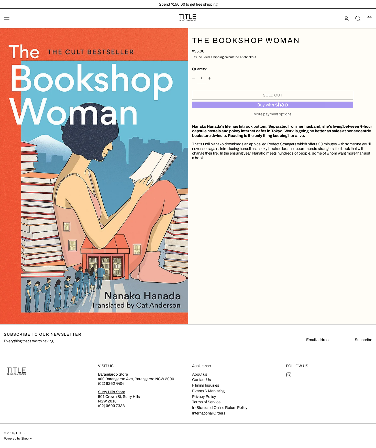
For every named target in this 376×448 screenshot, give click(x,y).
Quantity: (199, 69)
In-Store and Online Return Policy (220, 408)
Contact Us (201, 380)
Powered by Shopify (18, 438)
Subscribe (363, 340)
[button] (358, 18)
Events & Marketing (208, 391)
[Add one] (209, 78)
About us (199, 374)
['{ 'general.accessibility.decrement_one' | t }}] (193, 78)
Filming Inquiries (205, 385)
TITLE (20, 433)
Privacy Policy (204, 397)
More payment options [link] (272, 114)
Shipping (217, 57)
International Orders (208, 413)
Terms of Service (206, 402)
